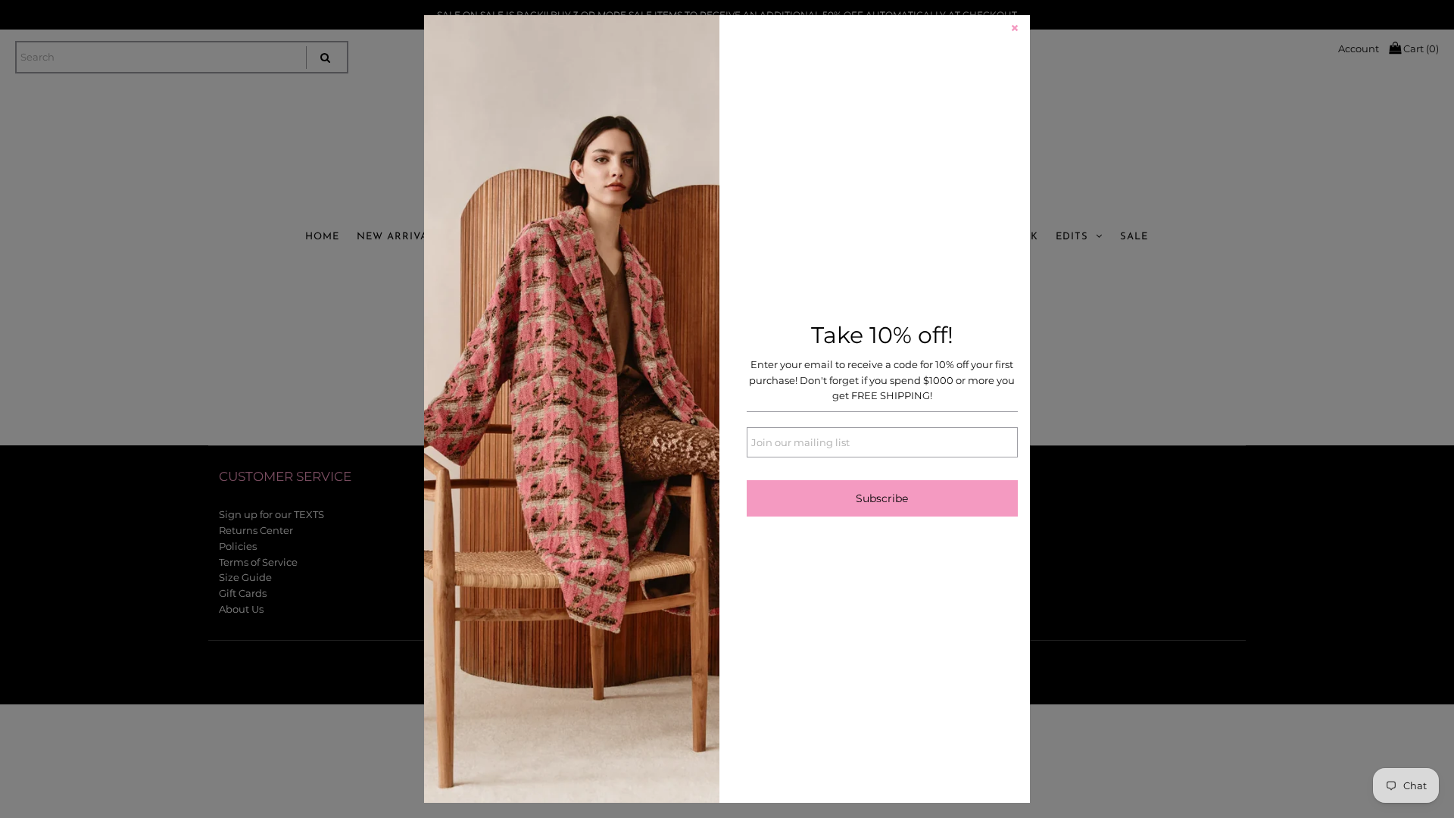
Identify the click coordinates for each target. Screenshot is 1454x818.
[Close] (1014, 30)
